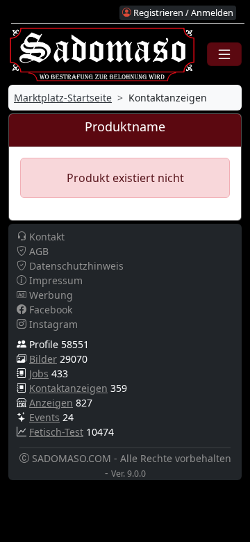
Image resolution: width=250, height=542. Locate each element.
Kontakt (45, 236)
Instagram (52, 324)
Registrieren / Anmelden (182, 12)
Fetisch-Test (56, 431)
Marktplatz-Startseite (63, 97)
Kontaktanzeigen (68, 388)
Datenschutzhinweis (75, 265)
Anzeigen (51, 402)
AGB (37, 251)
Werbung (49, 295)
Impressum (54, 280)
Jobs (39, 373)
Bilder (43, 359)
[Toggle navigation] (224, 54)
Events (44, 417)
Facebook (49, 309)
